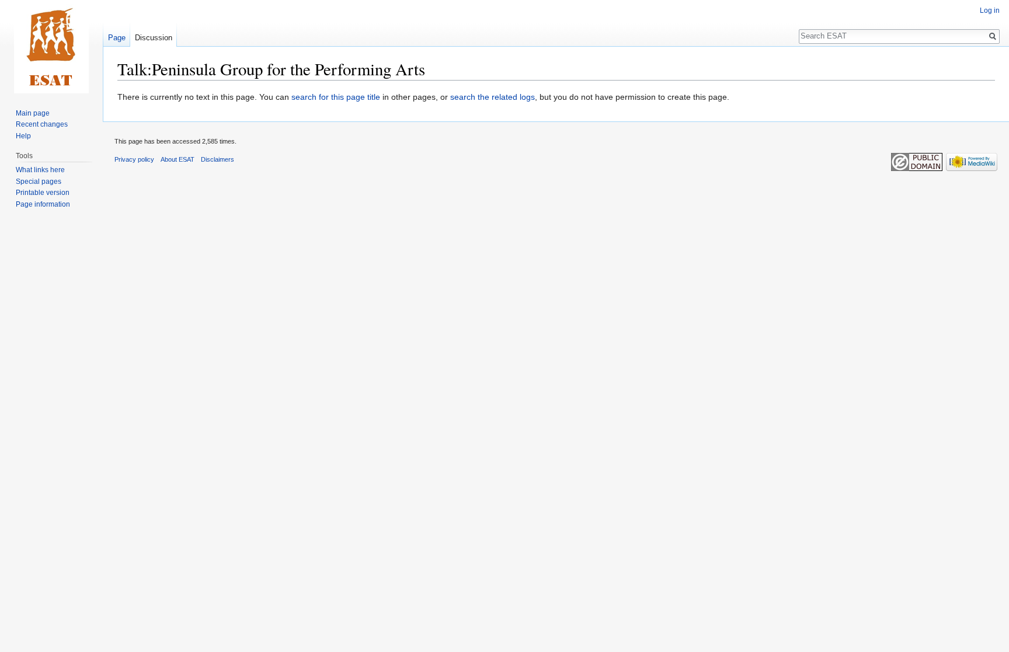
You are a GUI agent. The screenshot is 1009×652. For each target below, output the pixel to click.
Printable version (42, 193)
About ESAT (177, 159)
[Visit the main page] (51, 46)
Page (117, 37)
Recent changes (42, 124)
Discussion (153, 37)
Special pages (38, 181)
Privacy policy (134, 159)
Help (23, 136)
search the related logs (492, 97)
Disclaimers (217, 159)
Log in (990, 10)
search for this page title (335, 97)
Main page (33, 113)
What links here (40, 170)
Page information (43, 204)
